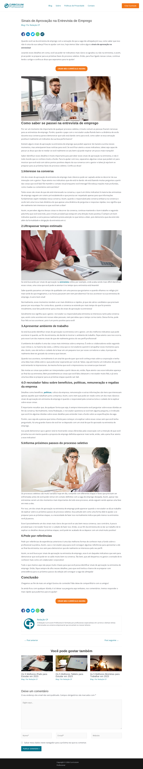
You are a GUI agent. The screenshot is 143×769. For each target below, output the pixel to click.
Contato (91, 5)
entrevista (64, 282)
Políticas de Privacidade (74, 5)
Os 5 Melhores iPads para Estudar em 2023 (34, 675)
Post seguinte (112, 640)
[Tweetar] (33, 34)
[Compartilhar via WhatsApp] (38, 34)
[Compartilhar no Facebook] (23, 34)
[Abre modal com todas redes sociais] (42, 34)
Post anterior (31, 640)
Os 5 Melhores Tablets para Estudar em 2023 (69, 675)
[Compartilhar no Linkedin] (28, 34)
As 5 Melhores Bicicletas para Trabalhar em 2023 (105, 675)
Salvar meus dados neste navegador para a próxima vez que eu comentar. (55, 742)
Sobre (58, 5)
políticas (48, 392)
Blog (50, 5)
